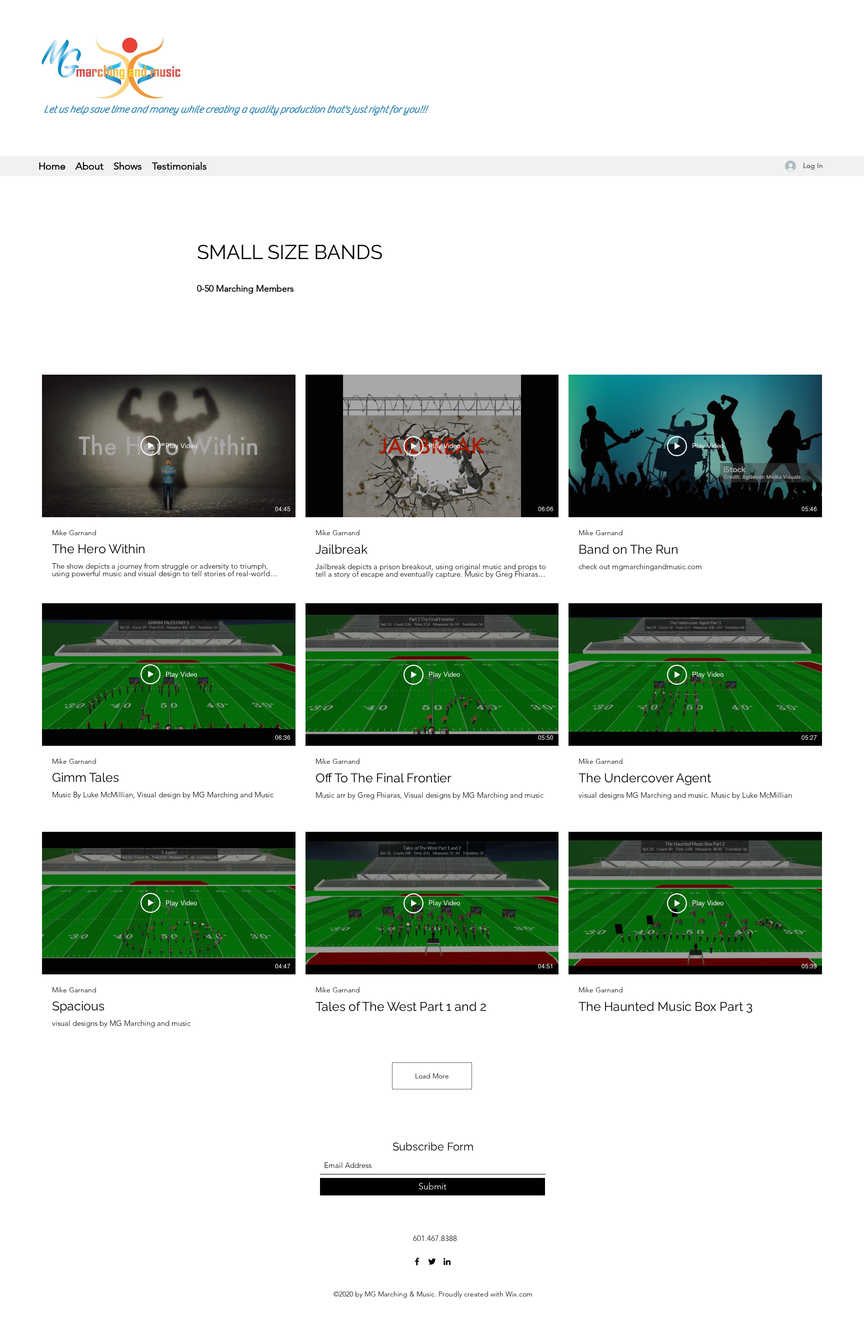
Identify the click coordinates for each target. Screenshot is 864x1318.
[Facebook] (417, 1261)
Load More (432, 1075)
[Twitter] (432, 1261)
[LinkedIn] (447, 1261)
